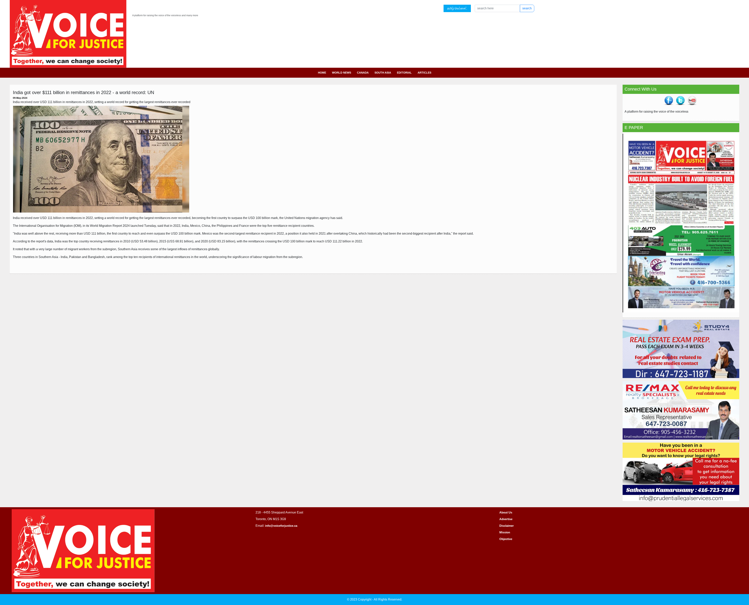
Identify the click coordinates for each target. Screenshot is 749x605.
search (527, 8)
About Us (505, 512)
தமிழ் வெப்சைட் (457, 8)
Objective (505, 539)
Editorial (404, 72)
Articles (424, 72)
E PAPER (634, 127)
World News (341, 72)
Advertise (505, 519)
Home (322, 72)
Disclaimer (506, 525)
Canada (363, 72)
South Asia (382, 72)
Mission (504, 532)
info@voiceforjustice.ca (281, 525)
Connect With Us (641, 89)
